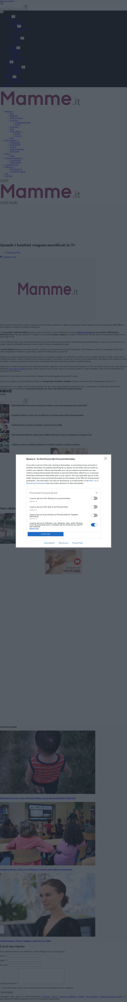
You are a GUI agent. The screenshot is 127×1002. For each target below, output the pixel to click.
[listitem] (63, 493)
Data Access (63, 543)
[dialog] (63, 501)
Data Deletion (49, 543)
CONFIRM (45, 534)
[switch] (94, 498)
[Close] (106, 459)
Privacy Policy (77, 543)
